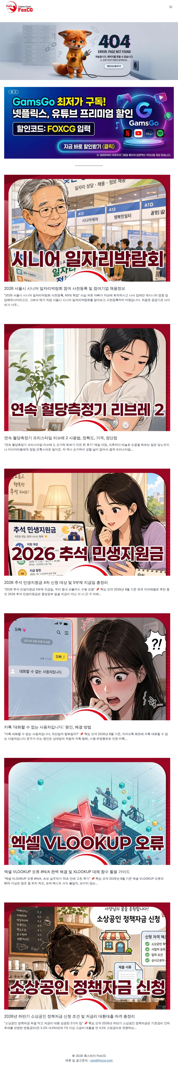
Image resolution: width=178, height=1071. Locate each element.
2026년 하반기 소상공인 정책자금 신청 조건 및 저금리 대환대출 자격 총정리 (69, 1016)
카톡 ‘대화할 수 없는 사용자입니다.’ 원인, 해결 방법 (47, 727)
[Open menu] (170, 7)
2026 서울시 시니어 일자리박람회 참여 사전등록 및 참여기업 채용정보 (64, 288)
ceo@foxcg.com (101, 1060)
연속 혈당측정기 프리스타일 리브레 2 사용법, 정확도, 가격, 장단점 (60, 438)
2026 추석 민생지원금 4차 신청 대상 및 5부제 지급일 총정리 (56, 582)
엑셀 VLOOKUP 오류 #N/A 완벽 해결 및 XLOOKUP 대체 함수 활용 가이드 (67, 871)
